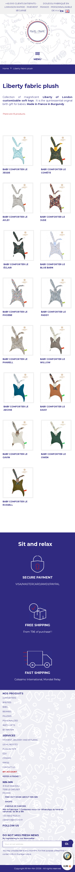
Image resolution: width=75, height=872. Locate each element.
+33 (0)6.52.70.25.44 (11, 816)
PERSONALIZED (10, 720)
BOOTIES (7, 702)
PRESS (6, 762)
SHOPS (8, 801)
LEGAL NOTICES (10, 744)
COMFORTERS (9, 698)
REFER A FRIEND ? (12, 776)
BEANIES (7, 711)
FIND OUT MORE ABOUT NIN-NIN (21, 797)
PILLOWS (7, 716)
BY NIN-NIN (8, 730)
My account (10, 772)
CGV (5, 753)
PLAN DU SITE (9, 749)
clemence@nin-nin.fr (13, 820)
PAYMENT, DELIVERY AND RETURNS (20, 740)
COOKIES (7, 758)
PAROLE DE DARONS (15, 806)
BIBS (5, 707)
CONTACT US (9, 767)
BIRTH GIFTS (9, 725)
